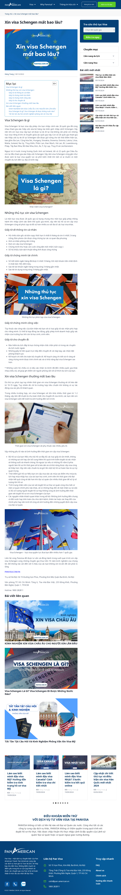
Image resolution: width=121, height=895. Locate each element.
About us (100, 870)
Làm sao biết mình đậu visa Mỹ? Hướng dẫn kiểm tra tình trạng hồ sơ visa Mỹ (107, 87)
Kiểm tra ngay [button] (92, 37)
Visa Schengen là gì (14, 87)
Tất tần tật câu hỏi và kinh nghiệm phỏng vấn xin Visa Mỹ (30, 114)
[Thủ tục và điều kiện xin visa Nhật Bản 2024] (86, 81)
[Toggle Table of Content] (53, 84)
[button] (89, 4)
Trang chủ (8, 14)
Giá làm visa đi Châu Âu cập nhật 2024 (107, 126)
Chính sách (101, 875)
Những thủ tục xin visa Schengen (20, 90)
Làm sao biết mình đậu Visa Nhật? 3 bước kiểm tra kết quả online (107, 107)
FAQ (98, 865)
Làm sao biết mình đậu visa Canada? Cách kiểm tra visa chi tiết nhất (107, 97)
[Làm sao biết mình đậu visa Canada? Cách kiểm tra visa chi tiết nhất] (86, 101)
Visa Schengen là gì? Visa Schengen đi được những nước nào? (32, 111)
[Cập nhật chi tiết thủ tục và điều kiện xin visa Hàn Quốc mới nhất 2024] (86, 121)
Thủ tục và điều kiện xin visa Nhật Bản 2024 (105, 76)
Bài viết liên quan (13, 106)
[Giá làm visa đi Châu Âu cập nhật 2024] (86, 131)
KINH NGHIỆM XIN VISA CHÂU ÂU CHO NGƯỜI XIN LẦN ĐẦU (32, 109)
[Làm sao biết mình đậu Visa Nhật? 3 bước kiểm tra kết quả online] (86, 111)
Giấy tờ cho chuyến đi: (17, 100)
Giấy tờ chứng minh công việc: (20, 98)
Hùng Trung (9, 74)
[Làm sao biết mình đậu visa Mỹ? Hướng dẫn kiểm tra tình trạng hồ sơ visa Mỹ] (86, 91)
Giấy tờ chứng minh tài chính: (19, 95)
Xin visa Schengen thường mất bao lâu (22, 103)
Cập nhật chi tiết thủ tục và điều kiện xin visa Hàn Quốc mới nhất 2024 (107, 117)
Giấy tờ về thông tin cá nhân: (19, 93)
